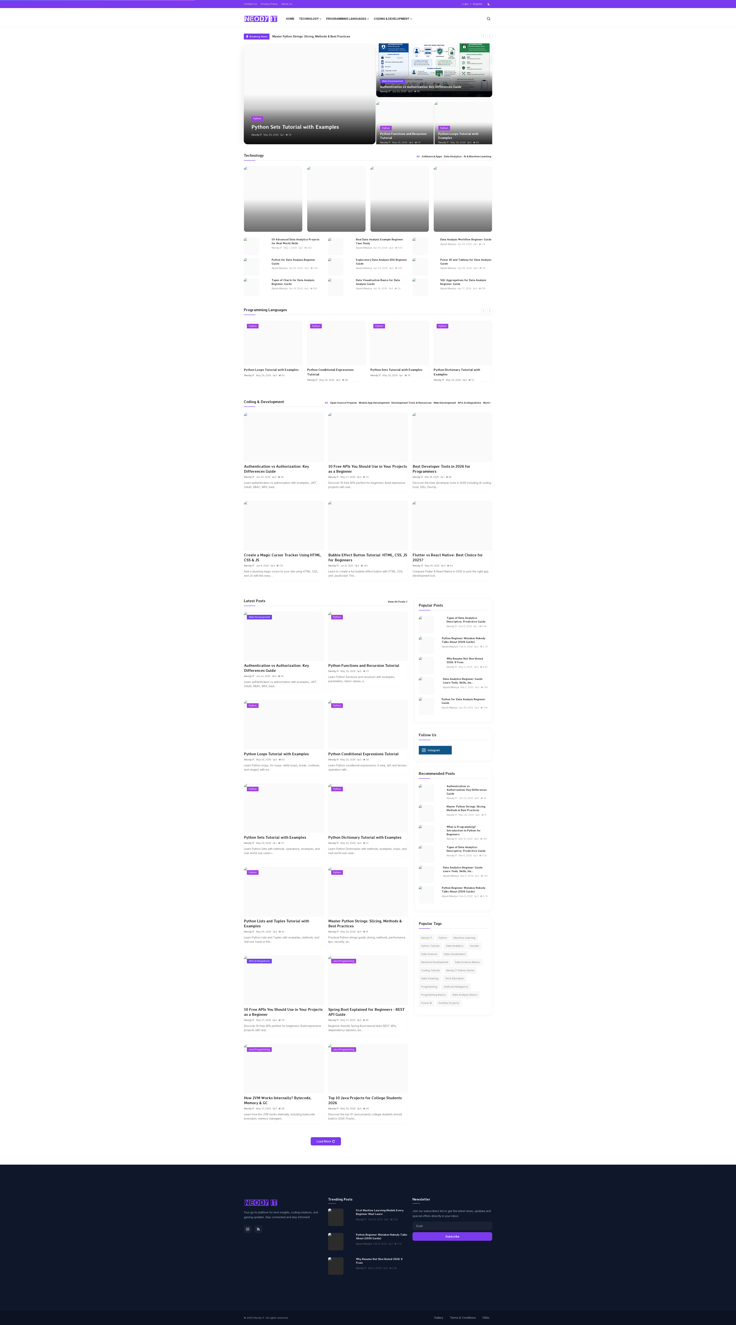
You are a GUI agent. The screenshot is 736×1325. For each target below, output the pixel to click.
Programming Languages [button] (346, 18)
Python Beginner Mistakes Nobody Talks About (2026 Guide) (463, 640)
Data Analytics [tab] (453, 156)
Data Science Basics (467, 962)
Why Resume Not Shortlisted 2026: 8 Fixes (465, 660)
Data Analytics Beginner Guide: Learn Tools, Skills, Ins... (463, 680)
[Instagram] (247, 1229)
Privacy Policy (269, 3)
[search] (488, 18)
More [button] (486, 402)
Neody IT (256, 134)
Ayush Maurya (364, 247)
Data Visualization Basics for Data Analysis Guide (378, 282)
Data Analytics (454, 945)
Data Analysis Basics (465, 994)
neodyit (474, 945)
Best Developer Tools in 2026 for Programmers (441, 469)
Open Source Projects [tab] (343, 402)
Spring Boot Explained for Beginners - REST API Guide (366, 1012)
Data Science (429, 954)
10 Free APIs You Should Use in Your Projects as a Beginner (312, 36)
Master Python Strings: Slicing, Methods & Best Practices (365, 923)
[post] (309, 93)
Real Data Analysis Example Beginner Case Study (379, 241)
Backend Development (434, 962)
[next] (489, 36)
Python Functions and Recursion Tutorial (403, 136)
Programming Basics (433, 994)
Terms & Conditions (463, 1317)
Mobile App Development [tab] (374, 402)
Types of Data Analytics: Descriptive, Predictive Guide (466, 619)
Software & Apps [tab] (432, 156)
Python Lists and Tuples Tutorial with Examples (461, 376)
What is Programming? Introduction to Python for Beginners (464, 830)
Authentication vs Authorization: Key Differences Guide (420, 87)
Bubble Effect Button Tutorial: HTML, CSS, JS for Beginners (367, 557)
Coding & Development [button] (391, 18)
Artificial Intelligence (456, 986)
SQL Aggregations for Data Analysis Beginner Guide (463, 282)
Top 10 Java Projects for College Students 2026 (365, 1100)
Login (465, 3)
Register (478, 3)
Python (443, 937)
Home (290, 18)
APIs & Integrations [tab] (469, 402)
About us (286, 3)
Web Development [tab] (445, 402)
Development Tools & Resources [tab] (411, 402)
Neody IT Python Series (460, 970)
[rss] (258, 1229)
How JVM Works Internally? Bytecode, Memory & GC (277, 1100)
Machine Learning (464, 937)
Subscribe (452, 1236)
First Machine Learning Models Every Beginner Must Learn (379, 1212)
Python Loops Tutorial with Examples (458, 136)
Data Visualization (455, 954)
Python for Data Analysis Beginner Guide (293, 261)
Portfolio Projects (449, 1002)
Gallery (438, 1317)
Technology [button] (309, 18)
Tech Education (454, 978)
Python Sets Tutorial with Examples (333, 370)
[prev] (483, 36)
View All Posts (396, 601)
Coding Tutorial (430, 970)
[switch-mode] (489, 4)
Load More (324, 1141)
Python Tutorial (430, 945)
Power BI (426, 1002)
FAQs (485, 1317)
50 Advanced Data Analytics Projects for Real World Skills (295, 241)
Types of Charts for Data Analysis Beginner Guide (293, 282)
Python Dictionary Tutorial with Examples (393, 372)
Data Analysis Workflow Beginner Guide (465, 239)
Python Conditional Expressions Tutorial (267, 372)
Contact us (250, 3)
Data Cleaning (429, 978)
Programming (429, 986)
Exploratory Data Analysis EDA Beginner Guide (381, 261)
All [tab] (418, 156)
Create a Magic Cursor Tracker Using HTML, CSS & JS (282, 557)
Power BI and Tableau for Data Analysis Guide (465, 261)
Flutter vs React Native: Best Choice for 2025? (448, 557)
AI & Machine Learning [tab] (477, 156)
